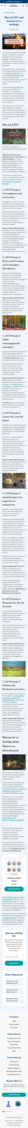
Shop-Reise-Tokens (11, 897)
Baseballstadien (11, 918)
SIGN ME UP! (14, 963)
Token (14, 1021)
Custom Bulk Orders (14, 1048)
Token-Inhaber (14, 1024)
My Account (14, 1062)
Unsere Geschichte (14, 1041)
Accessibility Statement (14, 1123)
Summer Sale (13, 1)
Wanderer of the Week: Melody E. (12, 1000)
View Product (14, 889)
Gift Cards (14, 1027)
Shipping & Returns (14, 1068)
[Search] (5, 6)
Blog (14, 1051)
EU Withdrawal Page (14, 1125)
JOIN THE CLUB (14, 1095)
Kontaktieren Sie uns (14, 1074)
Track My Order (14, 1065)
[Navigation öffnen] (2, 5)
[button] (23, 6)
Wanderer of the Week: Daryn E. (12, 991)
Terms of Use (9, 1120)
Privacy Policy (19, 1120)
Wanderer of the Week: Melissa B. (12, 982)
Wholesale (14, 1044)
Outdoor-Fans (19, 75)
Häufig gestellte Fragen (14, 1071)
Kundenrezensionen (14, 1038)
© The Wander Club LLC (14, 1117)
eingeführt (20, 820)
